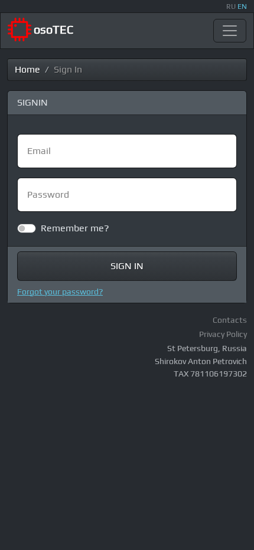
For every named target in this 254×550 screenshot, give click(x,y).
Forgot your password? (60, 291)
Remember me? (75, 228)
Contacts (230, 320)
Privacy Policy (223, 334)
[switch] (26, 228)
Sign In (127, 265)
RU (231, 6)
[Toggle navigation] (229, 30)
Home (27, 69)
